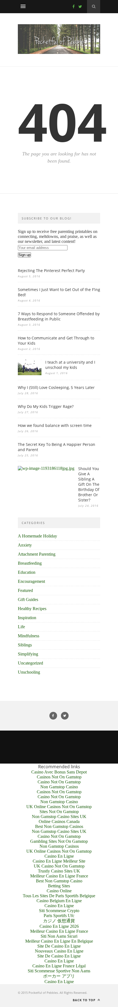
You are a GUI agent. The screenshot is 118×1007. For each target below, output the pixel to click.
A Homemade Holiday (37, 536)
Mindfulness (28, 635)
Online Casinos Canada (59, 821)
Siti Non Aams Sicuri (59, 936)
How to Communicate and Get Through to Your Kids (56, 340)
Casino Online (59, 890)
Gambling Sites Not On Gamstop (59, 841)
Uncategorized (30, 663)
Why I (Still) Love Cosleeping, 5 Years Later (56, 387)
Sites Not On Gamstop (59, 811)
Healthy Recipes (32, 608)
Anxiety (25, 545)
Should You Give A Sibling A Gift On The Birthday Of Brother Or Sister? (88, 484)
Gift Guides (28, 599)
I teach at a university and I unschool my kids (70, 365)
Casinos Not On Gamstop (59, 777)
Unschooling (29, 672)
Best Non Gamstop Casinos (59, 826)
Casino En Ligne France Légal (59, 966)
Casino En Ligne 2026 (59, 926)
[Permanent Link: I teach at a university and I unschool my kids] (29, 373)
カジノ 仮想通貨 (59, 920)
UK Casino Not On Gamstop (59, 866)
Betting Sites (59, 885)
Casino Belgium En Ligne (59, 900)
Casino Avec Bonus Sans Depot (59, 772)
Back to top (85, 1000)
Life (21, 626)
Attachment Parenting (36, 554)
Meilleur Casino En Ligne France (59, 876)
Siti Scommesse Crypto (59, 910)
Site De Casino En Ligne (59, 946)
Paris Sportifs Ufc (59, 915)
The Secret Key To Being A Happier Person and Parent (56, 447)
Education (26, 572)
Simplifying (28, 654)
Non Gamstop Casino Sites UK (59, 816)
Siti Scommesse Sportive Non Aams (59, 970)
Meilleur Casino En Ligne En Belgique (59, 941)
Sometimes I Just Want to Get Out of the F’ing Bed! (59, 292)
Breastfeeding (30, 563)
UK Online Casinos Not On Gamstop (59, 806)
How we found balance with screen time (55, 425)
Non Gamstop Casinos (59, 846)
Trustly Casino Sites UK (59, 871)
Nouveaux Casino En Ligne (59, 951)
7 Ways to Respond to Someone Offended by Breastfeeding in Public (59, 316)
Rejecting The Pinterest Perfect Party (51, 270)
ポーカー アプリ (59, 976)
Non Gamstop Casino (59, 786)
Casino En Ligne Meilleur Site (59, 861)
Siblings (25, 645)
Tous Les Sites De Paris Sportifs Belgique (59, 895)
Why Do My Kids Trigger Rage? (46, 406)
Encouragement (31, 581)
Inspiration (27, 617)
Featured (25, 590)
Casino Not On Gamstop (59, 782)
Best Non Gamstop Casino (59, 881)
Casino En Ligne (59, 856)
